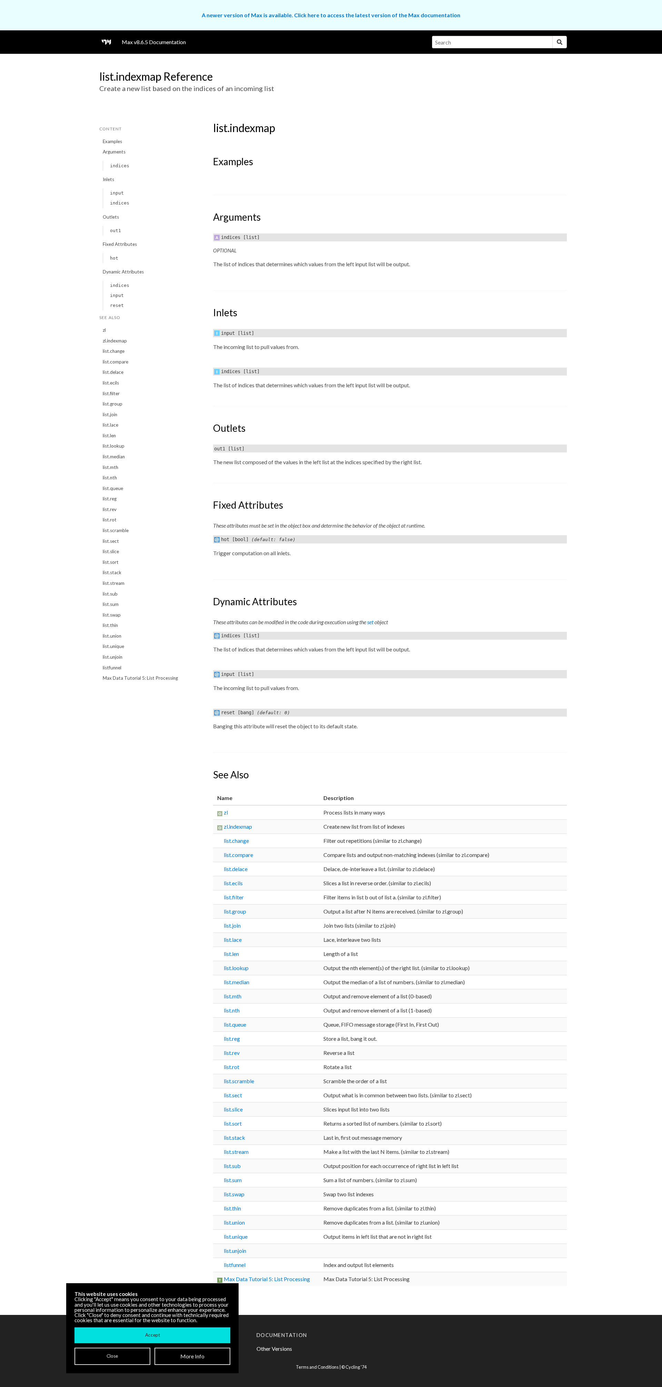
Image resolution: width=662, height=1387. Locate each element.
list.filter (111, 393)
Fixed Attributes (120, 244)
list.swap (112, 615)
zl (104, 330)
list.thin (110, 625)
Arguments (114, 151)
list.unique (113, 646)
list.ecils (111, 383)
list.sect (111, 541)
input (117, 193)
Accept (152, 1335)
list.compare (115, 362)
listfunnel (112, 667)
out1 (115, 230)
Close (112, 1356)
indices (119, 165)
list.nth (110, 477)
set (370, 622)
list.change (113, 351)
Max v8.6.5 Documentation (154, 42)
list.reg (110, 498)
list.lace (110, 425)
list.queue (113, 488)
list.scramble (116, 530)
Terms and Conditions (317, 1367)
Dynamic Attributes (123, 272)
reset (117, 305)
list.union (112, 636)
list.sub (110, 594)
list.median (114, 456)
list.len (109, 435)
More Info (192, 1356)
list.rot (110, 519)
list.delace (113, 372)
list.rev (110, 509)
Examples (112, 141)
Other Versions (274, 1348)
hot (114, 258)
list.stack (112, 572)
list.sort (111, 562)
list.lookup (113, 446)
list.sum (111, 604)
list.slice (111, 551)
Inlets (108, 179)
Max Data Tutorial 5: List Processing (140, 678)
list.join (110, 414)
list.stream (113, 583)
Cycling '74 (356, 1367)
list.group (112, 404)
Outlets (111, 217)
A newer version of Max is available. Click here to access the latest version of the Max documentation (331, 15)
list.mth (110, 467)
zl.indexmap (115, 340)
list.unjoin (112, 657)
